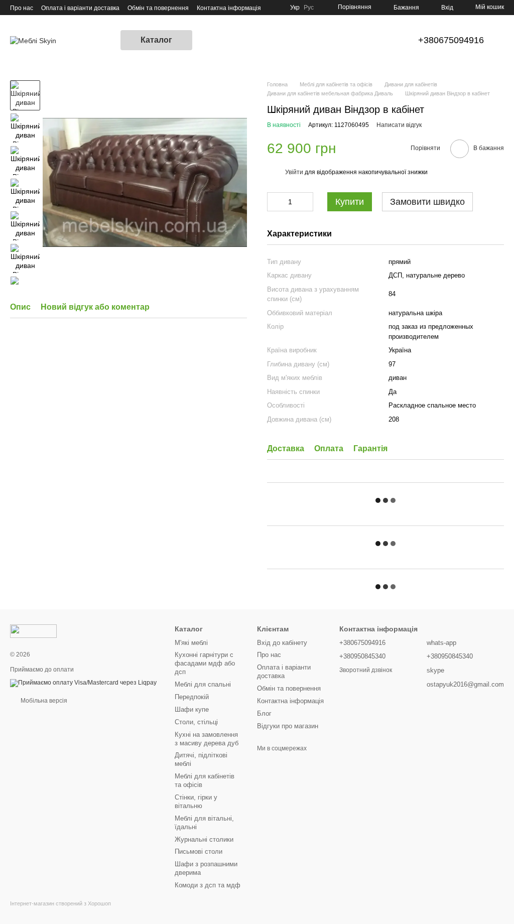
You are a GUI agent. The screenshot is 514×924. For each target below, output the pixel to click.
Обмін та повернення (158, 8)
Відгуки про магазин (287, 726)
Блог (264, 713)
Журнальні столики (204, 839)
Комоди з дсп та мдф (207, 885)
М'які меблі (191, 642)
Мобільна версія (43, 700)
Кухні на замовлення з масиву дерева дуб (206, 739)
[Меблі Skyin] (33, 630)
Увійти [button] (294, 172)
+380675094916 (451, 40)
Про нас (21, 8)
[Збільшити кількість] (306, 202)
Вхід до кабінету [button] (282, 642)
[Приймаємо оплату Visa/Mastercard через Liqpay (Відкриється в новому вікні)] (83, 682)
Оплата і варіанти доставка (80, 8)
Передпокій (192, 697)
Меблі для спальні (203, 684)
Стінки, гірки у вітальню (196, 802)
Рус (309, 8)
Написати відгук (399, 124)
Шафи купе (192, 709)
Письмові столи (198, 851)
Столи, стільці (196, 722)
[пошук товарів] (210, 40)
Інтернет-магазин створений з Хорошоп (60, 903)
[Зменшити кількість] (275, 202)
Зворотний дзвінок (365, 670)
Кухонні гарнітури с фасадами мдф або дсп (205, 663)
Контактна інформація (229, 8)
